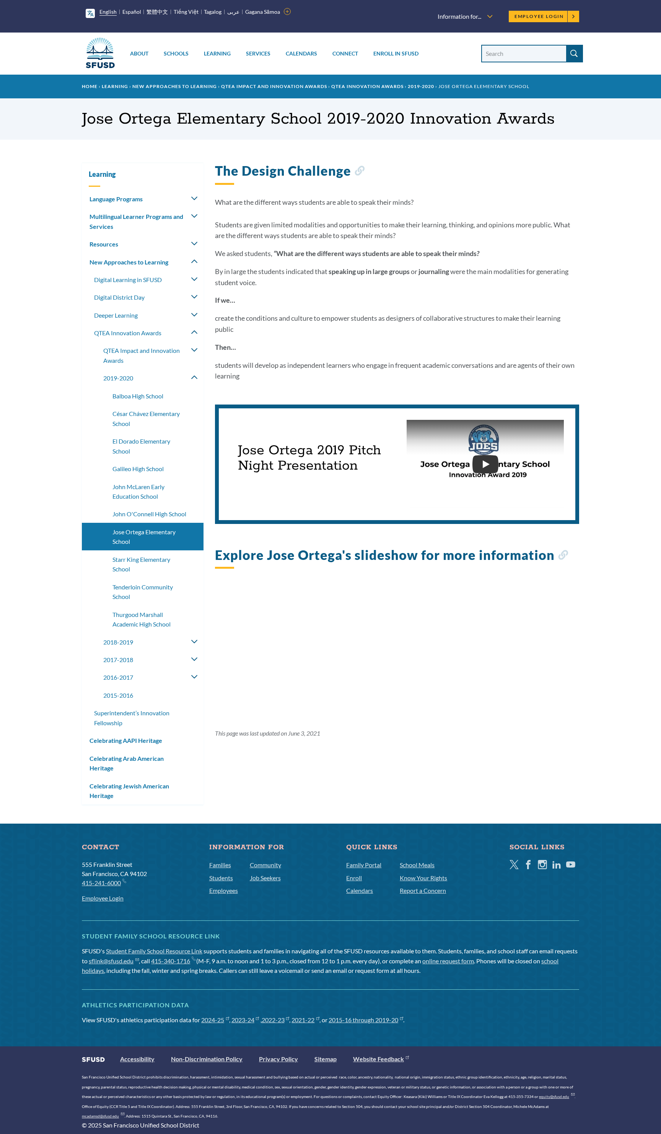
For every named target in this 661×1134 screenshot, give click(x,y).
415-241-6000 (101, 882)
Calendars (301, 53)
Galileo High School (138, 468)
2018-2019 (118, 642)
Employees (223, 890)
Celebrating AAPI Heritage (126, 740)
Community (265, 864)
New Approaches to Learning (174, 86)
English (108, 11)
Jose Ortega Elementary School (144, 536)
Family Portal (363, 864)
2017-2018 (118, 659)
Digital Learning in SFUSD (128, 279)
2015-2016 (118, 695)
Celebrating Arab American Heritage (127, 763)
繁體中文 (157, 11)
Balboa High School (137, 396)
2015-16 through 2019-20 (363, 1019)
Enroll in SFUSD (395, 53)
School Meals (417, 864)
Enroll (354, 877)
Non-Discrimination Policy (207, 1058)
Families (220, 864)
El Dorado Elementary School (141, 446)
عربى (233, 11)
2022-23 (273, 1019)
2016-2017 (118, 677)
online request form (448, 960)
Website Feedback (378, 1058)
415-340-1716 (170, 960)
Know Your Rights (423, 877)
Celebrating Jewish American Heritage (129, 791)
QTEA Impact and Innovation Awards (274, 86)
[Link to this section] (359, 172)
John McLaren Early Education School (138, 491)
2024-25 (212, 1019)
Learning (217, 53)
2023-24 (242, 1019)
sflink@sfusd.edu (111, 960)
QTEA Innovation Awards (367, 86)
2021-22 (302, 1019)
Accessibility (137, 1058)
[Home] (100, 54)
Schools (176, 53)
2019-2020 (421, 86)
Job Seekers (265, 877)
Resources (104, 244)
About (139, 53)
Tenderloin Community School (142, 591)
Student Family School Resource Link (154, 951)
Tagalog (212, 11)
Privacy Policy (278, 1058)
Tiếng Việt (186, 11)
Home (90, 86)
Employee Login (539, 16)
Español (131, 11)
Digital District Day (119, 297)
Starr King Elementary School (141, 564)
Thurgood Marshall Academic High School (141, 619)
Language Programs (116, 198)
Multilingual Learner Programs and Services (136, 221)
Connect (345, 53)
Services (258, 53)
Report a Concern (423, 890)
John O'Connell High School (149, 513)
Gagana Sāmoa (262, 11)
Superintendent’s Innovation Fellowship (131, 717)
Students (221, 877)
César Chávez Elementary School (146, 418)
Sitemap (325, 1058)
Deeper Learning (116, 315)
